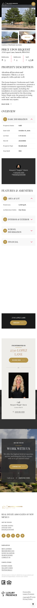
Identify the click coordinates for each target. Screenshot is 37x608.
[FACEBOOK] (4, 536)
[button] (18, 466)
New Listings (7, 549)
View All (27, 37)
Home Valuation (8, 553)
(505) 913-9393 (19, 172)
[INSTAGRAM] (8, 536)
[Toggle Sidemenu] (33, 4)
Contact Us (6, 557)
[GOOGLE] (22, 536)
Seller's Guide (7, 568)
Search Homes (7, 555)
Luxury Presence (28, 594)
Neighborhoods (8, 551)
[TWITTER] (13, 536)
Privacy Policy (27, 599)
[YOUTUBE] (18, 536)
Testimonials (7, 570)
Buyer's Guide (7, 566)
